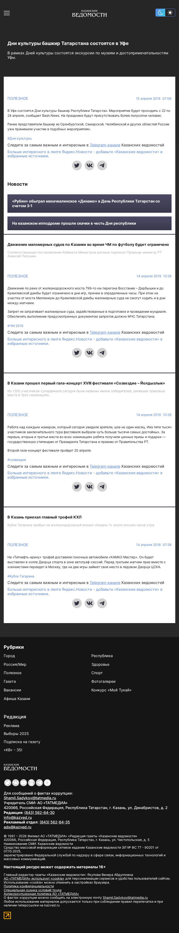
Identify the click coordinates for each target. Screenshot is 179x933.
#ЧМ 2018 (15, 326)
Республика (102, 655)
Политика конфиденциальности (29, 886)
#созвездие (16, 460)
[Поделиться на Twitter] (77, 165)
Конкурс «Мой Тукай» (111, 690)
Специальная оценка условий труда (33, 890)
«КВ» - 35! (13, 750)
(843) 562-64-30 (39, 812)
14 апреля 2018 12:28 (154, 276)
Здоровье (100, 664)
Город (9, 655)
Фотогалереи (103, 681)
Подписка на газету (22, 741)
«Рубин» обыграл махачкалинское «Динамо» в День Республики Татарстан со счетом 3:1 (86, 203)
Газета (10, 681)
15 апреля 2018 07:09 (154, 98)
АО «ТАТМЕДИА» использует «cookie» (34, 878)
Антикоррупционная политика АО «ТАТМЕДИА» (41, 894)
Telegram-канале (105, 145)
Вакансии (12, 690)
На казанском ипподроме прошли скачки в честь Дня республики (74, 223)
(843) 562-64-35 (55, 822)
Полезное (17, 98)
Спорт (97, 672)
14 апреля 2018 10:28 (154, 415)
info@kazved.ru (18, 817)
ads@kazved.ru (17, 827)
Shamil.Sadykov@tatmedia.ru (30, 798)
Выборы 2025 (16, 733)
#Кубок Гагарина (20, 576)
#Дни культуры (19, 138)
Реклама (11, 725)
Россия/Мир (15, 664)
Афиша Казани (17, 698)
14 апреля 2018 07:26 (154, 545)
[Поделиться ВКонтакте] (89, 165)
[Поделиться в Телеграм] (102, 165)
